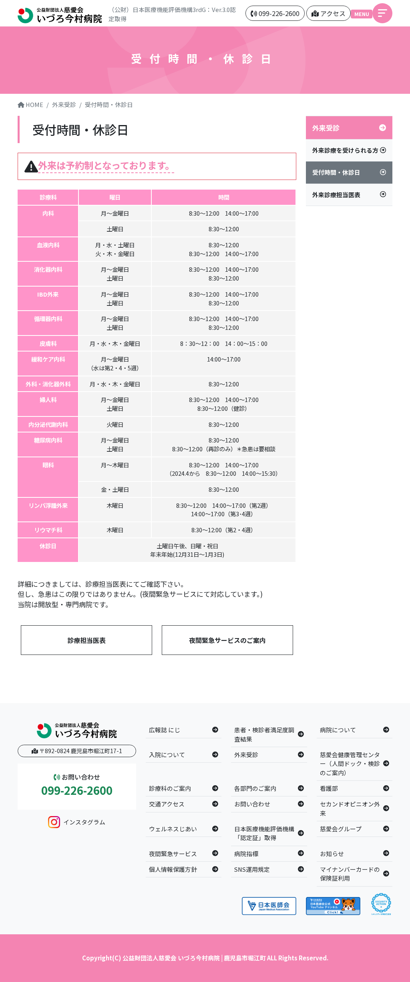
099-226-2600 (77, 790)
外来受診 (64, 104)
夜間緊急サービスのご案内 (227, 640)
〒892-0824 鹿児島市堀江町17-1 (80, 751)
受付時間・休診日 (109, 104)
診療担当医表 (86, 640)
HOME (33, 104)
